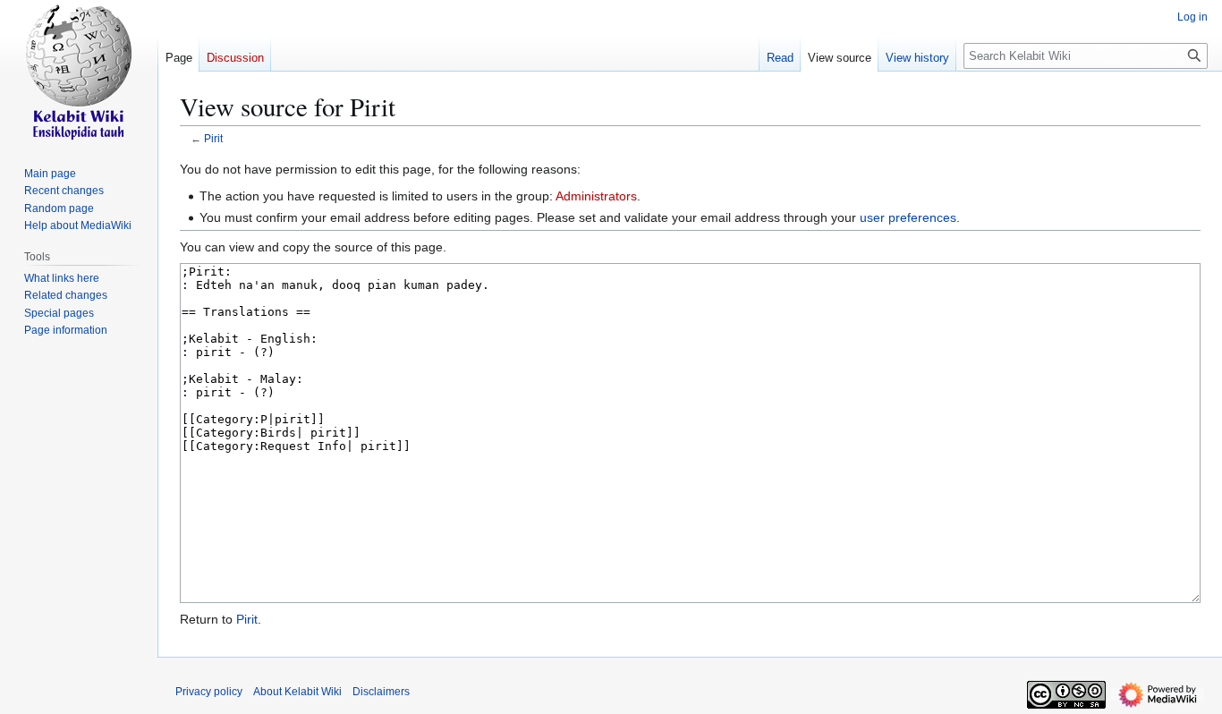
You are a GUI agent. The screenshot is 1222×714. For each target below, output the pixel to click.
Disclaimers (381, 691)
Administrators (596, 196)
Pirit (213, 138)
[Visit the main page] (78, 71)
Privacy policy (208, 691)
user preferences (908, 217)
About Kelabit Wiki (297, 691)
